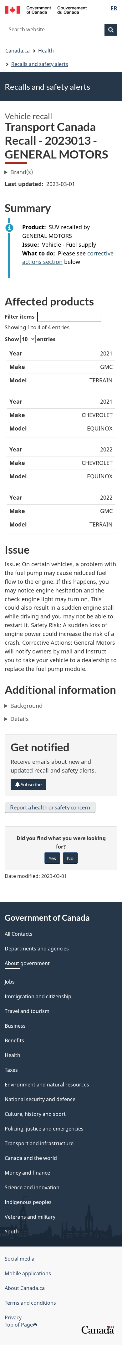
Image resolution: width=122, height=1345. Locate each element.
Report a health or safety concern (50, 807)
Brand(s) (21, 172)
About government (27, 963)
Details (19, 719)
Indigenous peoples (28, 1202)
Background (26, 705)
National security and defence (40, 1099)
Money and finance (27, 1172)
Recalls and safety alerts (39, 64)
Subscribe (31, 784)
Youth (12, 1231)
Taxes (11, 1069)
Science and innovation (32, 1187)
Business (15, 1025)
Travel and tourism (27, 1011)
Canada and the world (31, 1158)
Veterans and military (30, 1216)
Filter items (19, 316)
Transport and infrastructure (39, 1143)
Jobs (10, 981)
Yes (52, 858)
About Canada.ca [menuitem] (25, 1288)
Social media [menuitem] (19, 1258)
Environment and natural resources (47, 1084)
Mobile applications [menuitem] (28, 1273)
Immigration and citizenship (38, 996)
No (70, 858)
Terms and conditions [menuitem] (30, 1302)
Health (46, 50)
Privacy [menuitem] (13, 1317)
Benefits (14, 1040)
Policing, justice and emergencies (44, 1128)
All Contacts (19, 933)
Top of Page (19, 1324)
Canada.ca (17, 50)
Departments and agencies (37, 948)
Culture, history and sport (35, 1114)
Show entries (30, 339)
